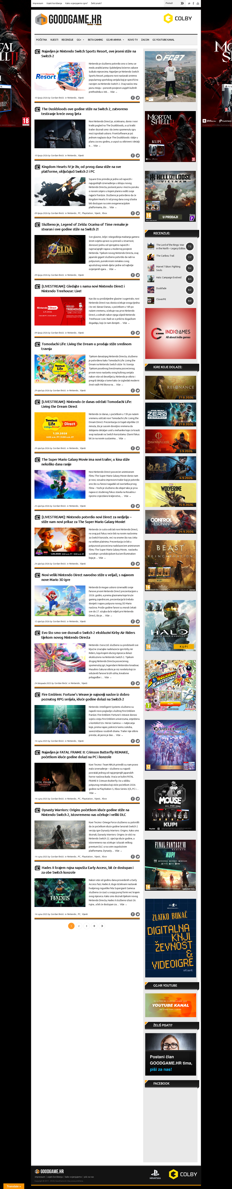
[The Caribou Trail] (149, 257)
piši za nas (89, 1177)
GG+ (79, 39)
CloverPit (161, 299)
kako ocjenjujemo (73, 1177)
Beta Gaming (95, 39)
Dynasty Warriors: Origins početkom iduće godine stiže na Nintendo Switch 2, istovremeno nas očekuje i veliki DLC (85, 812)
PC (79, 213)
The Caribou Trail (165, 255)
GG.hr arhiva (113, 39)
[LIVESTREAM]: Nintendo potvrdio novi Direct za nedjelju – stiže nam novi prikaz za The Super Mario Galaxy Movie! (86, 519)
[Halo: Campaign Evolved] (149, 278)
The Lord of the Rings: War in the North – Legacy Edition (171, 247)
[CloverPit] (149, 300)
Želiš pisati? (96, 3)
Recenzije (67, 39)
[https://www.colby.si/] (158, 22)
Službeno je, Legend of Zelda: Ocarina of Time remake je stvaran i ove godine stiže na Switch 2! (84, 226)
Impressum (38, 3)
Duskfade (161, 288)
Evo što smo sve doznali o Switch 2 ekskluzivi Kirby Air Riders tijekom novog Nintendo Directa (88, 635)
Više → (114, 92)
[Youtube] (198, 4)
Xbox (104, 213)
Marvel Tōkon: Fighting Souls (168, 268)
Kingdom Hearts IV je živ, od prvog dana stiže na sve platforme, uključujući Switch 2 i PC (81, 169)
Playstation (87, 213)
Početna (41, 39)
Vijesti (54, 39)
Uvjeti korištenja (54, 3)
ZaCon (145, 39)
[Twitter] (189, 4)
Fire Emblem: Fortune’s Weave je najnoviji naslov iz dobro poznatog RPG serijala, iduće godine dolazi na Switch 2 (85, 696)
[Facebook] (193, 4)
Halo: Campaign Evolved (168, 277)
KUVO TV (133, 39)
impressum (40, 1177)
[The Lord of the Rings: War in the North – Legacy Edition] (149, 246)
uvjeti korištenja (55, 1177)
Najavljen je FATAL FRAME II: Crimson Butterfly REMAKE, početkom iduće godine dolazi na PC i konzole (85, 754)
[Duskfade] (149, 289)
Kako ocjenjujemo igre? (76, 3)
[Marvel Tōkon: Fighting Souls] (149, 268)
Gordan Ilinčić (57, 98)
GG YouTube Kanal (163, 39)
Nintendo (71, 98)
